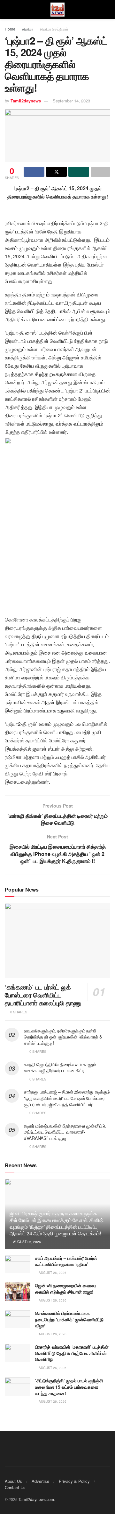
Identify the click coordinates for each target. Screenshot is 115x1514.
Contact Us (15, 1487)
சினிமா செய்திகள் (54, 28)
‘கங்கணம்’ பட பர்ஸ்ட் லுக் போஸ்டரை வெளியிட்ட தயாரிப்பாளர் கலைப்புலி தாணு (43, 994)
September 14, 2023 (71, 101)
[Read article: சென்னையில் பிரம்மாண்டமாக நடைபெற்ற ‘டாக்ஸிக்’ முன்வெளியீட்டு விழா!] (17, 1319)
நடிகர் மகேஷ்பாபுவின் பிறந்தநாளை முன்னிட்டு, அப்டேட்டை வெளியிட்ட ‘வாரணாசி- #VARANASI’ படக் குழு (65, 1131)
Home (10, 28)
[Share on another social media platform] (100, 172)
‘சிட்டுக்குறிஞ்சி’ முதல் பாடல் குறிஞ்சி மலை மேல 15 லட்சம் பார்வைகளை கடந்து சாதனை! (69, 1386)
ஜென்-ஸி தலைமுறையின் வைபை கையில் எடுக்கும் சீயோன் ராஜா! (65, 1288)
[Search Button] (107, 9)
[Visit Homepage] (57, 10)
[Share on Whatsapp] (78, 172)
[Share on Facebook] (34, 172)
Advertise (40, 1481)
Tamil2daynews (26, 101)
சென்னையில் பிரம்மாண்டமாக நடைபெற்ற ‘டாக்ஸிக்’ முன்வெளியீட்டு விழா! (69, 1319)
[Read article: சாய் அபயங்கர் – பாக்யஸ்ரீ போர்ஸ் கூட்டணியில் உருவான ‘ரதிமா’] (17, 1264)
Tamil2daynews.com (36, 1499)
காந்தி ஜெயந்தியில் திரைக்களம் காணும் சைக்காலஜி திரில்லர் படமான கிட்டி (60, 1067)
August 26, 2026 (26, 1242)
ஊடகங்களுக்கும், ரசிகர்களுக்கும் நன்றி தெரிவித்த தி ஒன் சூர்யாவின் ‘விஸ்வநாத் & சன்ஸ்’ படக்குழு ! (63, 1036)
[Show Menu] (7, 9)
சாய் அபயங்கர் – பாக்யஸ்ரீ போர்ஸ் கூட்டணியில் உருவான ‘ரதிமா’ (66, 1261)
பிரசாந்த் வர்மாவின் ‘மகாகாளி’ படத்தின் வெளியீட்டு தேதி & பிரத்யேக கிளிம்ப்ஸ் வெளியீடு (72, 1353)
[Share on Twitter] (56, 172)
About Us (13, 1481)
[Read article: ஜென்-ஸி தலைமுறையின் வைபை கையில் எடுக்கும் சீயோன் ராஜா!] (17, 1291)
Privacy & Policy (74, 1481)
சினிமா (27, 28)
